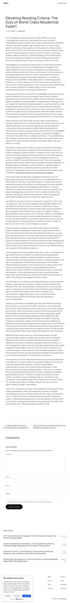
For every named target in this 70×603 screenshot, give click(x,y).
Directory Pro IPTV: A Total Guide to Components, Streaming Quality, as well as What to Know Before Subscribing (28, 552)
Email (7, 485)
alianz (5, 3)
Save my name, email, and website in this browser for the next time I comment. (29, 502)
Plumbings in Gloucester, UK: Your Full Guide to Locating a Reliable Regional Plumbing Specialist (30, 560)
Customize (8, 596)
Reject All (17, 596)
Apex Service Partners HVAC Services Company (34, 172)
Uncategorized (21, 31)
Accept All (26, 596)
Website (8, 493)
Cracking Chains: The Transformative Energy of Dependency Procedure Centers (49, 426)
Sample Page (62, 3)
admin (13, 31)
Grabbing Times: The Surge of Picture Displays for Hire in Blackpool (15, 426)
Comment (9, 454)
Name (8, 477)
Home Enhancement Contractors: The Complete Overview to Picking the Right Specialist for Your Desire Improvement (28, 545)
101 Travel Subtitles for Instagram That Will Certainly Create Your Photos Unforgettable (29, 537)
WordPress (63, 598)
